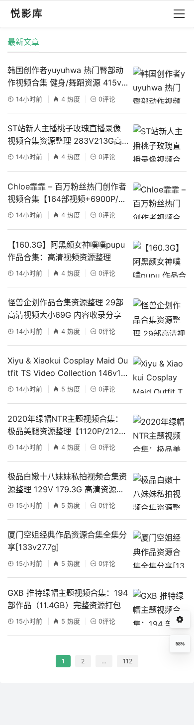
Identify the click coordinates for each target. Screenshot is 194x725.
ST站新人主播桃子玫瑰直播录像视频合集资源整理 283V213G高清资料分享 (64, 135)
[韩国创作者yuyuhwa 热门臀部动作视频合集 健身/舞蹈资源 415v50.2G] (160, 85)
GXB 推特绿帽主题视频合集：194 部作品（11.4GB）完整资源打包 (67, 599)
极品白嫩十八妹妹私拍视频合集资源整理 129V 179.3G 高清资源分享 (67, 483)
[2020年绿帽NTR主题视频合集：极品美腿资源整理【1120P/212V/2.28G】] (160, 433)
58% (180, 643)
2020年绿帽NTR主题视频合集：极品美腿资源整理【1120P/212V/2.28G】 (67, 426)
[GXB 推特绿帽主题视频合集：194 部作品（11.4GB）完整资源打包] (160, 607)
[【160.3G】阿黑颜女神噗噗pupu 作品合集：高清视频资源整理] (160, 259)
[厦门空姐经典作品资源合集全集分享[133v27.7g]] (160, 549)
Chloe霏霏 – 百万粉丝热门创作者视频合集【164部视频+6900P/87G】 (67, 193)
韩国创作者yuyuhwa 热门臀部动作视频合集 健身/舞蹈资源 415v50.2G (66, 77)
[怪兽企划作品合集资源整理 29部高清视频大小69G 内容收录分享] (160, 316)
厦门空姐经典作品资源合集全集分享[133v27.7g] (67, 541)
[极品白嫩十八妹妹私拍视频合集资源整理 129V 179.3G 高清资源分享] (160, 491)
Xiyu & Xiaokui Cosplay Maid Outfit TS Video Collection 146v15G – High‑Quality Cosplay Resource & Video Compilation (67, 367)
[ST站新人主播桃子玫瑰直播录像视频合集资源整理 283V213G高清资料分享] (160, 142)
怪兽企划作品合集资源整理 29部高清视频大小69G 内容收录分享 (65, 308)
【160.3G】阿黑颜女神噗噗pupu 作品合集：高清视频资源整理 (66, 251)
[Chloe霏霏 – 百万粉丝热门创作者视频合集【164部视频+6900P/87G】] (160, 200)
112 (127, 661)
